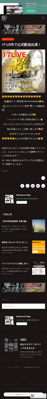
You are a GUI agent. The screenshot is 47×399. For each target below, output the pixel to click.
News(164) (5, 171)
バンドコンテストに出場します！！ (16, 263)
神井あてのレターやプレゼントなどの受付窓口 (21, 242)
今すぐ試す (31, 11)
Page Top (23, 378)
